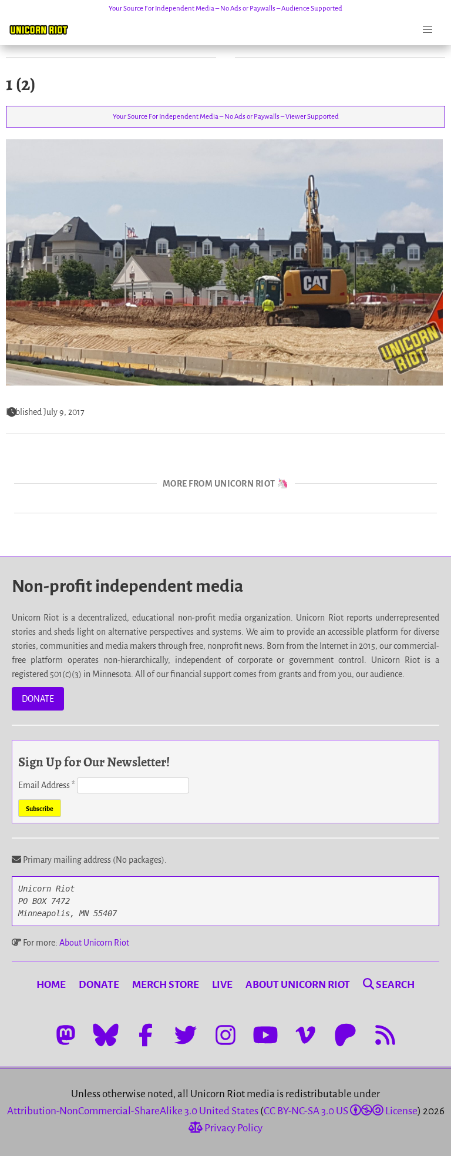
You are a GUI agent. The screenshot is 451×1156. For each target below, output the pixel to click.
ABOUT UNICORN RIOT (297, 984)
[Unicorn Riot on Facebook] (146, 1035)
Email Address (46, 785)
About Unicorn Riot (94, 942)
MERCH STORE (165, 984)
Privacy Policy (232, 1128)
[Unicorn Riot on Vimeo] (305, 1035)
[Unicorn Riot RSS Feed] (385, 1035)
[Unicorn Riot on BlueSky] (106, 1035)
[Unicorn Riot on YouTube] (265, 1035)
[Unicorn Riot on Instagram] (225, 1035)
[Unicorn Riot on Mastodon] (66, 1035)
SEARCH (394, 984)
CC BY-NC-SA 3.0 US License (341, 1111)
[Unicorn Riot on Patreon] (345, 1035)
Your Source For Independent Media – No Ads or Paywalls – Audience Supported (225, 8)
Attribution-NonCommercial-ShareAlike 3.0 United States (132, 1111)
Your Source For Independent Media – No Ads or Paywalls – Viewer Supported (226, 116)
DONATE (38, 698)
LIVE (222, 984)
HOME (51, 984)
